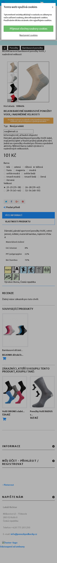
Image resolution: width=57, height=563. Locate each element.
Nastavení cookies (28, 35)
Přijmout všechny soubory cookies (28, 28)
